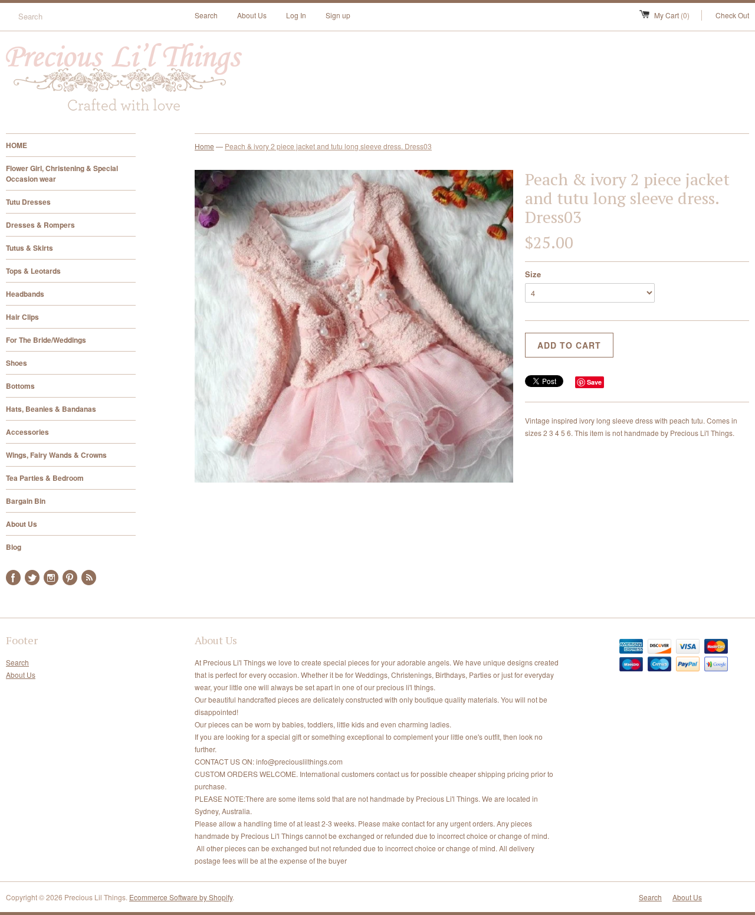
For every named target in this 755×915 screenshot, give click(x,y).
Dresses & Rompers (40, 224)
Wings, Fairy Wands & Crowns (56, 455)
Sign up (338, 15)
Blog (13, 547)
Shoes (16, 363)
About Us (252, 15)
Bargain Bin (25, 501)
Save (594, 382)
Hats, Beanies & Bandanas (51, 409)
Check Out (732, 15)
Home (204, 146)
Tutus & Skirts (29, 247)
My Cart (672, 15)
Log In (296, 15)
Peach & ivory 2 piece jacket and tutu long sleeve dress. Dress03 (328, 146)
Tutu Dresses (28, 201)
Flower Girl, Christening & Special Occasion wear (62, 173)
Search (206, 15)
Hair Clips (22, 316)
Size (533, 274)
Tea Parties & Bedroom (45, 478)
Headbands (25, 293)
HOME (16, 145)
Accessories (27, 432)
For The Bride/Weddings (46, 339)
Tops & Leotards (33, 270)
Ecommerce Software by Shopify (180, 897)
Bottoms (20, 386)
